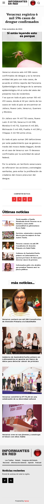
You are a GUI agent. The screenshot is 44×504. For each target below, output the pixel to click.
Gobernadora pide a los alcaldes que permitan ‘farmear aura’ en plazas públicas (28, 267)
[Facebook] (14, 199)
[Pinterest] (24, 199)
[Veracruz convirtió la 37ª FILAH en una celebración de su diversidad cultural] (22, 380)
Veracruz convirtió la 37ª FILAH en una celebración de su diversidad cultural (19, 398)
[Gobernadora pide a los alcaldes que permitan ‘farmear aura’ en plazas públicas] (8, 267)
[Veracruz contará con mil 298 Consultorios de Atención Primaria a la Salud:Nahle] (8, 246)
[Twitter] (19, 199)
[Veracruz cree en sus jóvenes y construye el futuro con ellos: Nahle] (22, 418)
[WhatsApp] (30, 199)
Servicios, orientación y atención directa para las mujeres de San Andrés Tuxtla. (28, 235)
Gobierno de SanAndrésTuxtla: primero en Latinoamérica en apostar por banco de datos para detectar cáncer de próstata (28, 256)
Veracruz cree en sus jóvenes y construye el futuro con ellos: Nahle (21, 436)
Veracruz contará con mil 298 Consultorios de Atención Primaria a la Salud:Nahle (27, 246)
